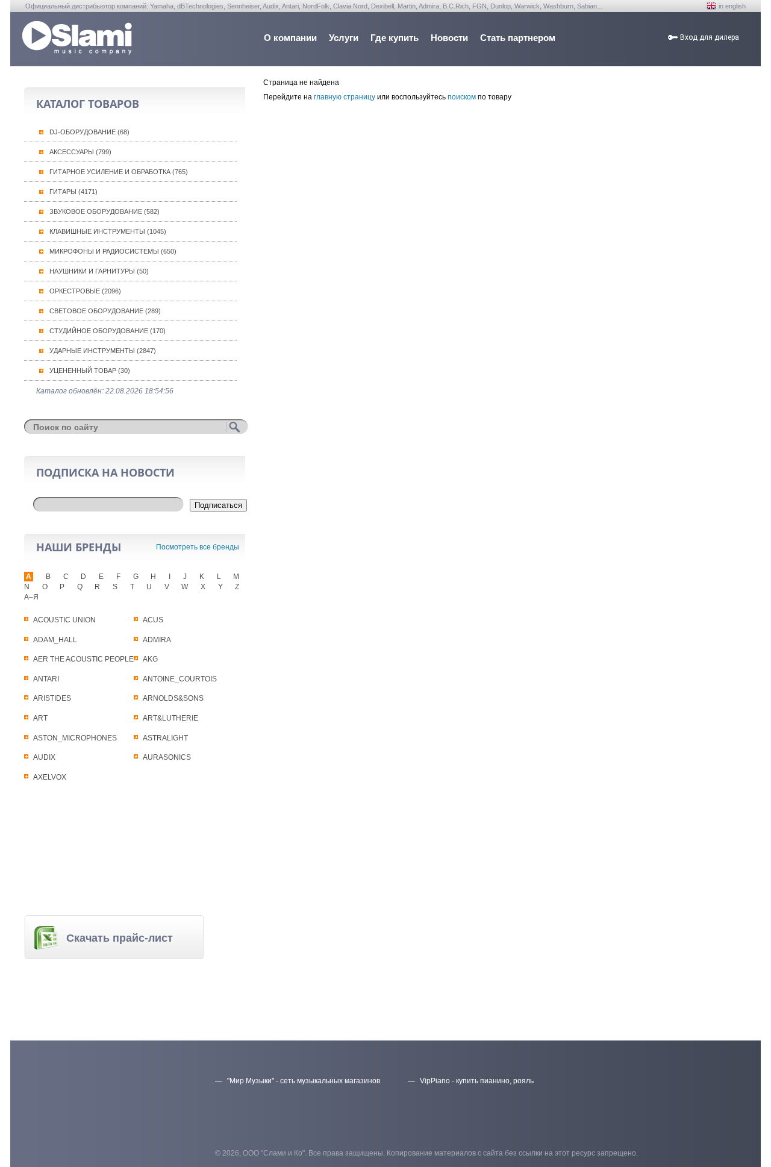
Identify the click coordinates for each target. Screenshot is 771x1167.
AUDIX (44, 757)
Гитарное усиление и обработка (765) (118, 171)
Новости (449, 38)
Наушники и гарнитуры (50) (99, 271)
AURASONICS (167, 757)
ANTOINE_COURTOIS (180, 679)
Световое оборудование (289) (105, 310)
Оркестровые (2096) (85, 291)
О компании (290, 38)
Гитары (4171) (73, 191)
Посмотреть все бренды (197, 547)
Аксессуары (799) (80, 151)
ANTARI (46, 679)
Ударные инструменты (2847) (102, 350)
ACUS (153, 620)
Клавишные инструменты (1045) (107, 231)
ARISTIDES (52, 698)
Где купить (394, 38)
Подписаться (218, 505)
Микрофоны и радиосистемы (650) (112, 251)
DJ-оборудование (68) (89, 132)
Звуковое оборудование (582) (104, 211)
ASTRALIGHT (165, 738)
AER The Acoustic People (83, 659)
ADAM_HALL (55, 640)
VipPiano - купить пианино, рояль (477, 1081)
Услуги (343, 38)
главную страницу (344, 97)
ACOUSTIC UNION (64, 620)
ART (40, 718)
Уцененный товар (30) (89, 370)
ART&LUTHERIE (170, 718)
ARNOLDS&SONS (173, 698)
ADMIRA (157, 640)
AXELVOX (49, 777)
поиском (462, 97)
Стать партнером (517, 38)
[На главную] (77, 51)
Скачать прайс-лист (119, 938)
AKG (150, 659)
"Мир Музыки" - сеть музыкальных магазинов (303, 1081)
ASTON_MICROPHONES (75, 738)
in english (732, 6)
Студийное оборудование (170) (107, 330)
